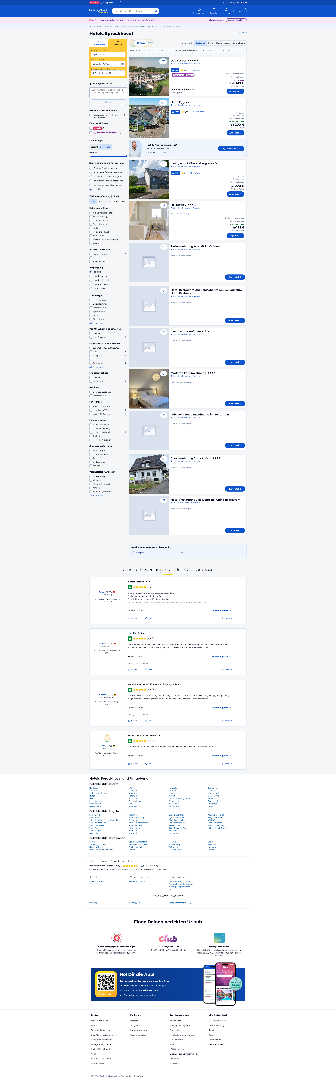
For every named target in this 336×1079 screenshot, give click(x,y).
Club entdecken (215, 20)
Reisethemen (215, 1040)
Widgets (134, 1025)
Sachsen (172, 842)
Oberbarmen (213, 796)
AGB (172, 1044)
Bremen (211, 849)
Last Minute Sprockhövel (179, 881)
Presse (212, 1030)
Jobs (211, 1035)
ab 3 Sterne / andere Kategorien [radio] (108, 176)
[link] (199, 11)
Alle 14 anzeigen (96, 323)
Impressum (175, 1063)
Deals (93, 3)
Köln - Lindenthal (176, 815)
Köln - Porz (94, 828)
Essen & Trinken (96, 881)
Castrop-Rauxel (135, 801)
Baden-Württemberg (138, 842)
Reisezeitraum (97, 59)
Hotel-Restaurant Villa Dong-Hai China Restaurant (205, 499)
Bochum (172, 790)
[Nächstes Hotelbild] (165, 76)
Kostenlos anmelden (235, 20)
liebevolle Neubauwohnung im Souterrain (200, 414)
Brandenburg (174, 844)
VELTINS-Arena (214, 820)
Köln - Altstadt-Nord (217, 828)
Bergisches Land (215, 817)
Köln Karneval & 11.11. (178, 822)
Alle (93, 201)
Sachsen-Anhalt (175, 849)
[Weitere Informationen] (230, 83)
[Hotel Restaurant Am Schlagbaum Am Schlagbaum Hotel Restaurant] (149, 305)
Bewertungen (223, 43)
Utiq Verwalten (176, 1040)
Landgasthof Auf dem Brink (190, 331)
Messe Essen (174, 825)
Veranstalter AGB (177, 1021)
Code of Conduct (138, 1035)
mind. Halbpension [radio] (102, 280)
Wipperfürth (174, 806)
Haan (91, 798)
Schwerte (173, 793)
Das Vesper (179, 60)
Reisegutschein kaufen (101, 1044)
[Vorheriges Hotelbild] (132, 76)
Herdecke (93, 788)
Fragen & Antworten (100, 1030)
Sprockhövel (213, 793)
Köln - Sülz (133, 830)
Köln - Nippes (95, 830)
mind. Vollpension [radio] (102, 284)
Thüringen (173, 847)
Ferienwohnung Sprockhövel (191, 458)
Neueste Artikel (216, 1044)
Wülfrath (133, 793)
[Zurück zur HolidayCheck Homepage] (98, 11)
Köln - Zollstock (96, 817)
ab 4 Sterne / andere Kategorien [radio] (108, 172)
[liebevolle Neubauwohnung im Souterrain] (149, 430)
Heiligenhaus (95, 806)
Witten (132, 788)
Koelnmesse (134, 815)
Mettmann (133, 806)
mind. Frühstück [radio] (101, 276)
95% (123, 201)
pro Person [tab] (105, 147)
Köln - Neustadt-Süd (177, 828)
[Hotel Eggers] (149, 118)
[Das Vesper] (149, 76)
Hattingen (133, 796)
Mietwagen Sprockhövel (179, 886)
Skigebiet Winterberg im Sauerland (104, 820)
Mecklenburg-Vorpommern (101, 849)
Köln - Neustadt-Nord (138, 822)
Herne (210, 798)
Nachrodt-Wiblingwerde (179, 798)
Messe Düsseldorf (216, 815)
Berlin (210, 842)
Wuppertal (212, 803)
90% (116, 201)
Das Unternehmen (217, 1021)
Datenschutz (175, 1030)
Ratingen (133, 790)
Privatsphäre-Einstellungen (182, 1035)
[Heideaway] (149, 220)
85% (108, 201)
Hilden (132, 803)
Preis (210, 43)
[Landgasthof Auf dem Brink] (149, 347)
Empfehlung (239, 43)
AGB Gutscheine (177, 1049)
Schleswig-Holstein (97, 844)
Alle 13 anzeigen (96, 367)
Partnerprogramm (139, 1030)
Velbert (172, 796)
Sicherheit (174, 1058)
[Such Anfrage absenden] (156, 11)
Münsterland (134, 833)
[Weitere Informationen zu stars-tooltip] (124, 163)
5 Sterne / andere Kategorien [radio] (107, 168)
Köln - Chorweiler (97, 825)
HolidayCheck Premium (102, 1049)
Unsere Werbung (216, 1025)
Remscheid (213, 801)
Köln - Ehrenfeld (136, 828)
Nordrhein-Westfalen (138, 844)
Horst (210, 806)
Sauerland (133, 820)
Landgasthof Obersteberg (189, 163)
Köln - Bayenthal (215, 822)
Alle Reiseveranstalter (101, 1058)
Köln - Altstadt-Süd (97, 822)
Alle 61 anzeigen (96, 495)
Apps (93, 1054)
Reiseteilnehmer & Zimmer (103, 69)
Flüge (171, 889)
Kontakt (222, 3)
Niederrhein (94, 833)
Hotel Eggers (180, 102)
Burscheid (93, 790)
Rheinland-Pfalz (136, 847)
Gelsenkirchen (175, 801)
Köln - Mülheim (135, 825)
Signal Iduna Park (176, 817)
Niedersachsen (96, 847)
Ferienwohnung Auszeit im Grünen (195, 246)
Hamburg (212, 847)
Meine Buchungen (99, 1021)
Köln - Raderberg (136, 817)
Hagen (92, 796)
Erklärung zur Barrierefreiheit (183, 1054)
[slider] (126, 156)
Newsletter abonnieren (101, 1040)
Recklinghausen (96, 801)
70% (101, 201)
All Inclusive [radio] (99, 288)
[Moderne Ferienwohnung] (149, 389)
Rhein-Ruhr (174, 833)
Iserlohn (211, 790)
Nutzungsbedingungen (180, 1025)
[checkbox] (108, 116)
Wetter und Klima (137, 881)
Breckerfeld (174, 803)
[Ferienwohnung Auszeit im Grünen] (149, 262)
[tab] (98, 43)
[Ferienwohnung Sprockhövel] (149, 474)
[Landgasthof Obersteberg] (149, 179)
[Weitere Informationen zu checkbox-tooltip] (125, 115)
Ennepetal (173, 788)
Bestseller (200, 43)
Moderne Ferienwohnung (188, 373)
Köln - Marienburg (216, 825)
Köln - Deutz (94, 815)
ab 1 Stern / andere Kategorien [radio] (108, 185)
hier (229, 50)
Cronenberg (213, 788)
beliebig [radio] (97, 189)
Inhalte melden (98, 1063)
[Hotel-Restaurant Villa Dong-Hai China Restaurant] (149, 515)
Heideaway (178, 204)
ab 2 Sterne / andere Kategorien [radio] (108, 181)
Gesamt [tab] (94, 147)
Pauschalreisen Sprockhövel (181, 884)
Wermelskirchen (96, 803)
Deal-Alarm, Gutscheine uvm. (104, 1035)
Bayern (92, 842)
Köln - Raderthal (176, 820)
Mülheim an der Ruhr (98, 793)
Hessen (132, 849)
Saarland (212, 844)
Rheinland (173, 830)
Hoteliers (134, 1021)
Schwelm (133, 798)
